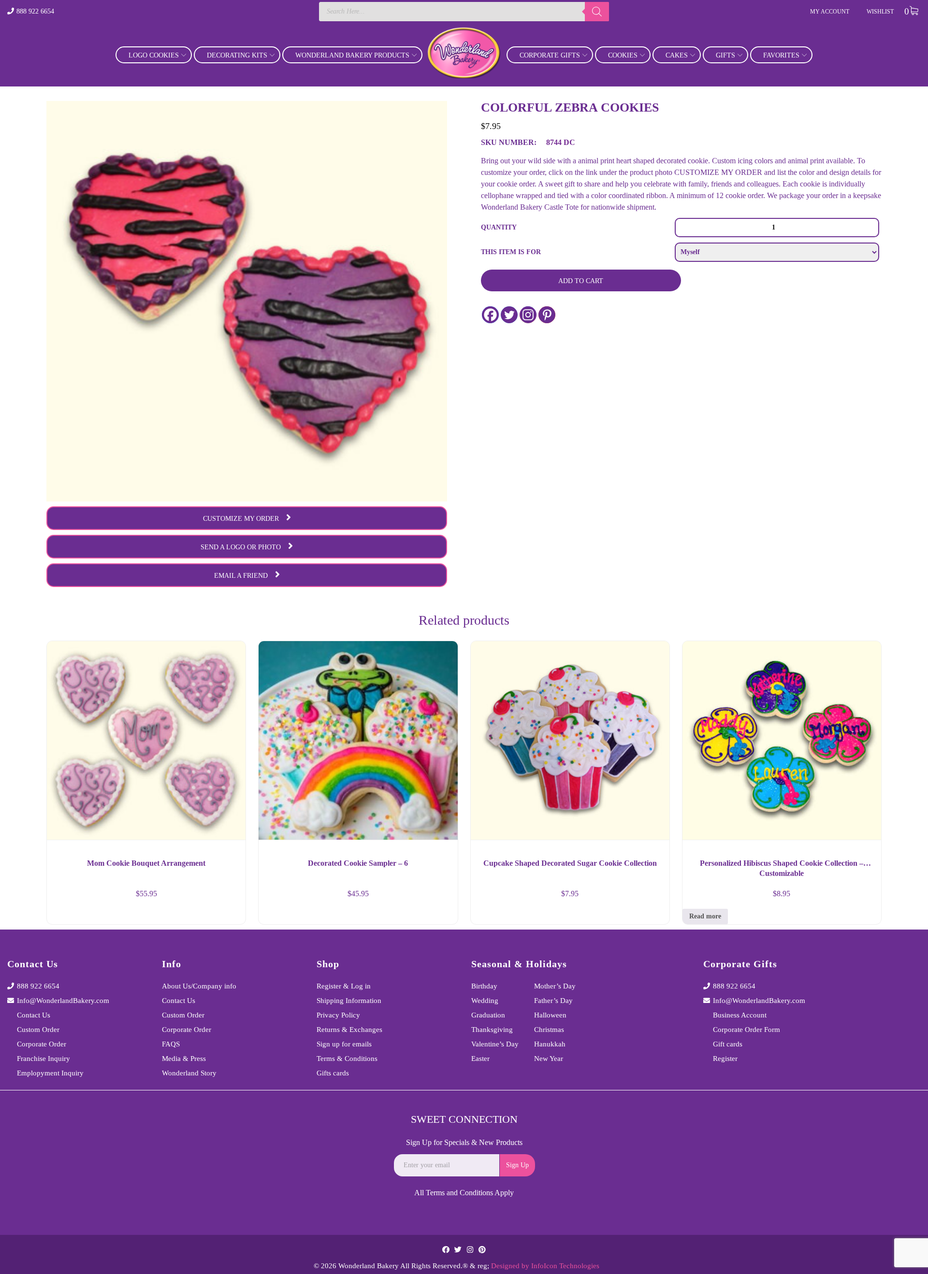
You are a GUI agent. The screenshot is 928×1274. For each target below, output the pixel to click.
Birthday (484, 986)
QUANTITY (499, 227)
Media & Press (184, 1058)
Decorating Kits (237, 55)
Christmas (549, 1029)
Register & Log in (344, 986)
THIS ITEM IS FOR (511, 252)
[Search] (597, 11)
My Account (829, 11)
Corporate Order (41, 1044)
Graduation (488, 1015)
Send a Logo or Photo (241, 547)
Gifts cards (333, 1073)
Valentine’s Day (495, 1044)
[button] (229, 913)
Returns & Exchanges (349, 1029)
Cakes (677, 55)
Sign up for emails (344, 1044)
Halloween (550, 1015)
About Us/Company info (199, 986)
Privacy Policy (338, 1015)
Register (725, 1058)
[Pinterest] (546, 314)
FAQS (171, 1044)
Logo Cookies (154, 55)
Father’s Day (553, 1000)
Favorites (781, 55)
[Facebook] (490, 314)
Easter (480, 1058)
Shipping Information (349, 1000)
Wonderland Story (189, 1073)
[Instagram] (528, 314)
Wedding (484, 1000)
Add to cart (580, 281)
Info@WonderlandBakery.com (63, 1000)
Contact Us (33, 1015)
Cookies (623, 55)
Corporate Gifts (550, 55)
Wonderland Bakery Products (352, 55)
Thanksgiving (492, 1029)
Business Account (740, 1015)
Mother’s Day (555, 986)
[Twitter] (509, 314)
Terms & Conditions (347, 1058)
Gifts (725, 55)
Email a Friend (241, 575)
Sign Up (517, 1165)
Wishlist (880, 11)
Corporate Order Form (746, 1029)
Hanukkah (550, 1044)
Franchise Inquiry (43, 1058)
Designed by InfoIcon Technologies (545, 1266)
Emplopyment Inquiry (50, 1073)
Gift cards (727, 1044)
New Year (548, 1058)
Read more (705, 916)
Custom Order (38, 1029)
